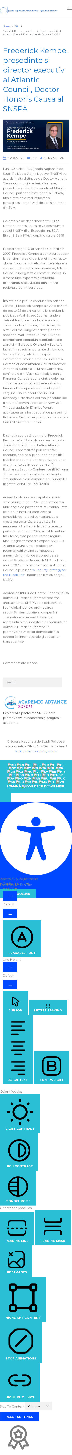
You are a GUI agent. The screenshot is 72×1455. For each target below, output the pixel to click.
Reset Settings (19, 1417)
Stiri (34, 158)
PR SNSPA (56, 158)
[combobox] (36, 776)
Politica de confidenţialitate (36, 751)
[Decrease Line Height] (10, 984)
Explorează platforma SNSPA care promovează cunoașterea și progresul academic (32, 718)
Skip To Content (12, 1406)
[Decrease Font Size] (10, 913)
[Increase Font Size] (10, 896)
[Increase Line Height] (10, 967)
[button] (5, 797)
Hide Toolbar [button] (18, 894)
